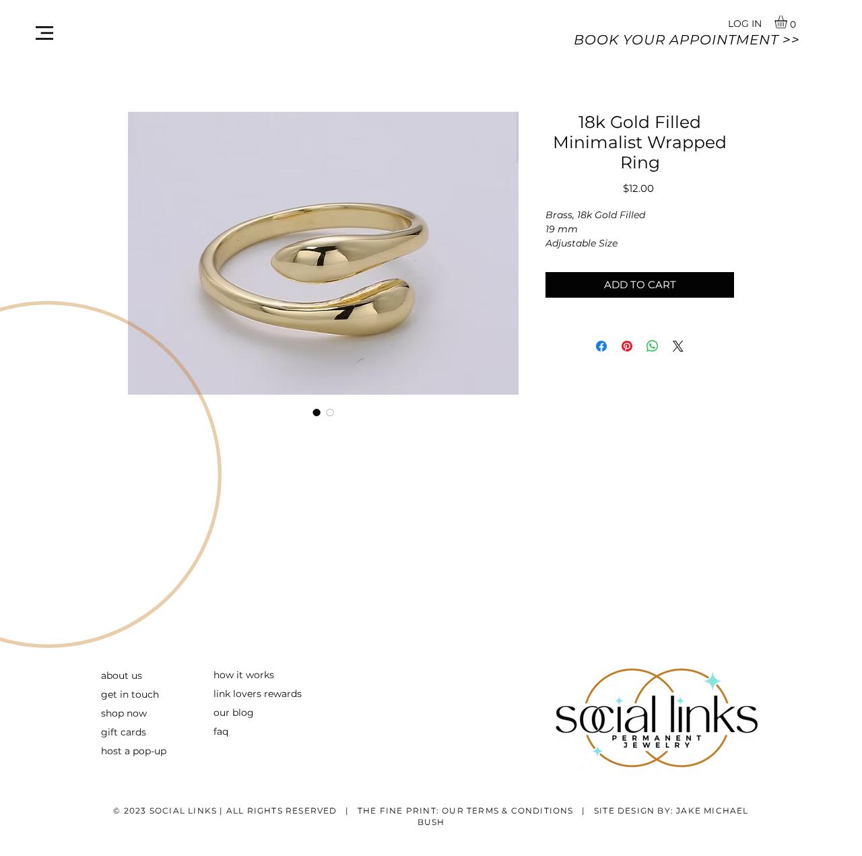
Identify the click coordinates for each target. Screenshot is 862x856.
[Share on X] (678, 346)
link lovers (237, 694)
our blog (233, 712)
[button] (44, 33)
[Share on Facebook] (601, 346)
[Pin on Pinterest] (627, 346)
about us (121, 675)
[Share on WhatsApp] (652, 346)
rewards (281, 694)
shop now (124, 713)
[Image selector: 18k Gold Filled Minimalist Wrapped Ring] (316, 412)
